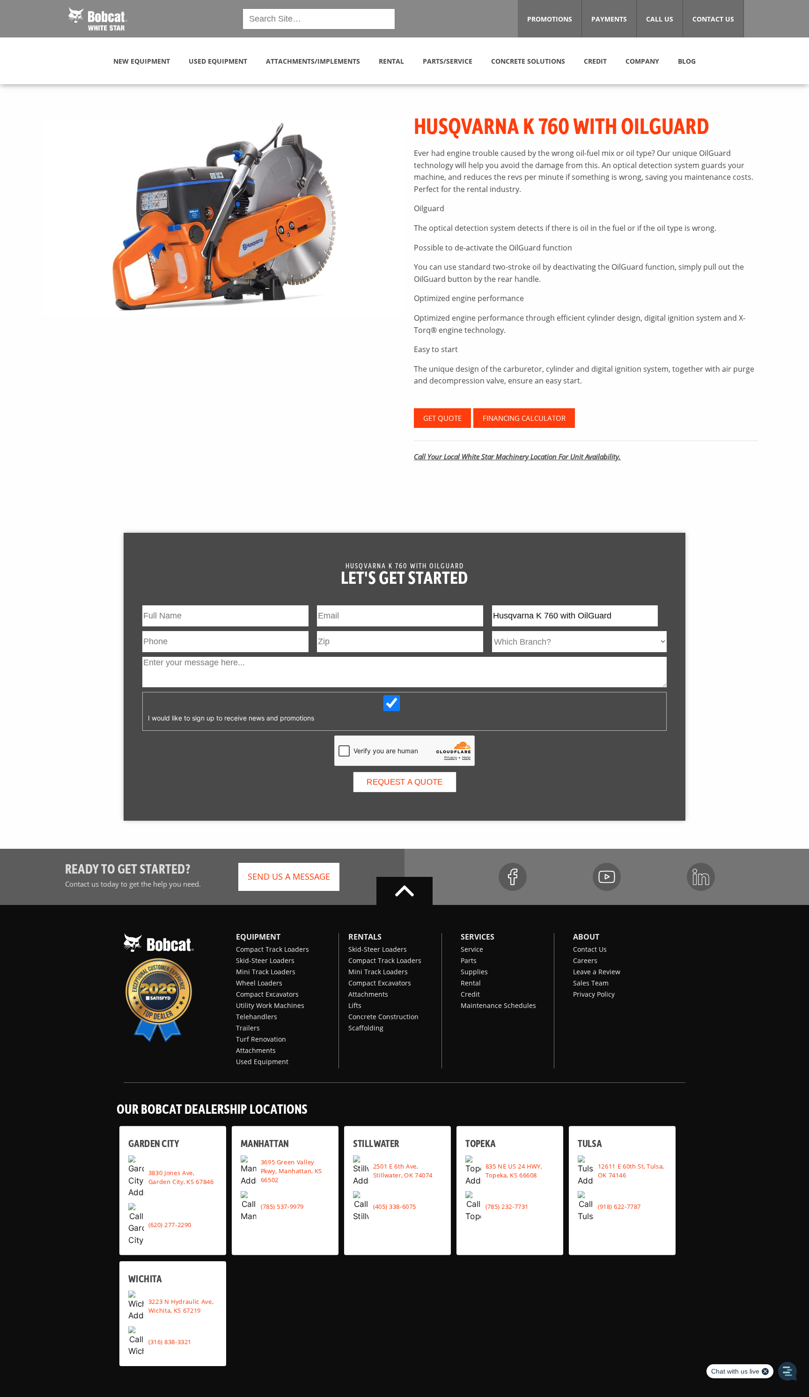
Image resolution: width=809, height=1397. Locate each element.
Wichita (145, 1278)
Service (472, 949)
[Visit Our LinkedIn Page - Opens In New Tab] (701, 877)
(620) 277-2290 (169, 1224)
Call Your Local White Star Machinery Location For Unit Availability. (517, 456)
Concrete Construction (383, 1016)
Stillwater (376, 1143)
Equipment (258, 937)
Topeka (480, 1143)
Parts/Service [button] (447, 61)
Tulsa (590, 1143)
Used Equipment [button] (218, 61)
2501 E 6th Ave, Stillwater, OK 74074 (403, 1170)
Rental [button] (391, 61)
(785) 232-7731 (507, 1206)
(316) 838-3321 (169, 1341)
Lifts (354, 1005)
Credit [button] (595, 61)
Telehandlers (256, 1016)
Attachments (256, 1050)
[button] (98, 17)
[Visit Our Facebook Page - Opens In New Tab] (513, 877)
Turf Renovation (261, 1039)
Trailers (248, 1027)
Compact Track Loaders (272, 949)
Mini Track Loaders (265, 971)
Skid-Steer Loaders (265, 960)
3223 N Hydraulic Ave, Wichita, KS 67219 (180, 1306)
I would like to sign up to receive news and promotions (231, 718)
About (586, 937)
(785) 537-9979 (282, 1206)
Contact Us (590, 949)
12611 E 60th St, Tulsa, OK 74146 (631, 1170)
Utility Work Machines (270, 1005)
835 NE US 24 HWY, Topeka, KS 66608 (513, 1170)
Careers (585, 960)
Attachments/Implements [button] (313, 61)
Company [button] (642, 61)
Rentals (365, 937)
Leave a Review (596, 971)
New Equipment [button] (141, 61)
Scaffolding (365, 1027)
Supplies (474, 971)
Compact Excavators (267, 994)
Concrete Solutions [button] (528, 61)
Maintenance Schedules (498, 1005)
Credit (470, 994)
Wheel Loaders (259, 982)
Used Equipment (262, 1061)
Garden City (153, 1143)
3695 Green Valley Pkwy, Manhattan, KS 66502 (291, 1171)
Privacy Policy (594, 994)
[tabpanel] (223, 217)
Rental (471, 982)
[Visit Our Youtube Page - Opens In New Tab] (607, 877)
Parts (469, 960)
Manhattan (265, 1143)
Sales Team (591, 982)
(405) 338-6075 (394, 1206)
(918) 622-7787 (619, 1206)
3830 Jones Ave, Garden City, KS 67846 (181, 1176)
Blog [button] (687, 61)
